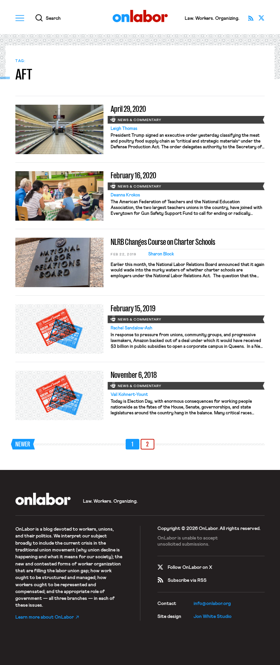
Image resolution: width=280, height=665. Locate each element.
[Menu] (19, 18)
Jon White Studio (213, 616)
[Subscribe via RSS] (250, 18)
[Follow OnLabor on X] (261, 18)
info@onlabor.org (212, 603)
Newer (22, 444)
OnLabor (140, 16)
